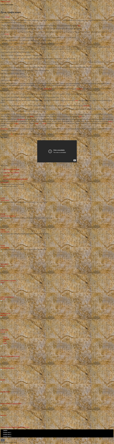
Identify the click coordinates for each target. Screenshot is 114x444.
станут (76, 100)
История (7, 17)
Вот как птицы (4, 128)
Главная (5, 430)
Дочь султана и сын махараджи (11, 169)
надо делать (86, 105)
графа (80, 116)
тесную (37, 123)
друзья (32, 116)
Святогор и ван (4, 330)
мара (7, 182)
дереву (16, 123)
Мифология (3, 315)
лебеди (44, 123)
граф (2, 182)
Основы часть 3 (7, 436)
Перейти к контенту (5, 1)
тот (11, 134)
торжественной (21, 119)
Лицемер (3, 380)
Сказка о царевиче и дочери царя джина (11, 403)
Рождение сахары (5, 391)
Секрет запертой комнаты (7, 297)
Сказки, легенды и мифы (7, 4)
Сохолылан (3, 415)
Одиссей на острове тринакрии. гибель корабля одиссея (15, 427)
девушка (7, 34)
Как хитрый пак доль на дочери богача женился (15, 179)
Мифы (4, 341)
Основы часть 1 (7, 432)
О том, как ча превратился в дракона (10, 356)
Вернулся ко (79, 88)
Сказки (2, 282)
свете (79, 25)
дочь (4, 182)
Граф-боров (6, 176)
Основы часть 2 (7, 434)
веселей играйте (48, 88)
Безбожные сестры (5, 313)
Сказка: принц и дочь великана (11, 172)
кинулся (110, 121)
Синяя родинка (4, 264)
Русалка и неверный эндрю (7, 368)
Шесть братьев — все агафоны (8, 280)
